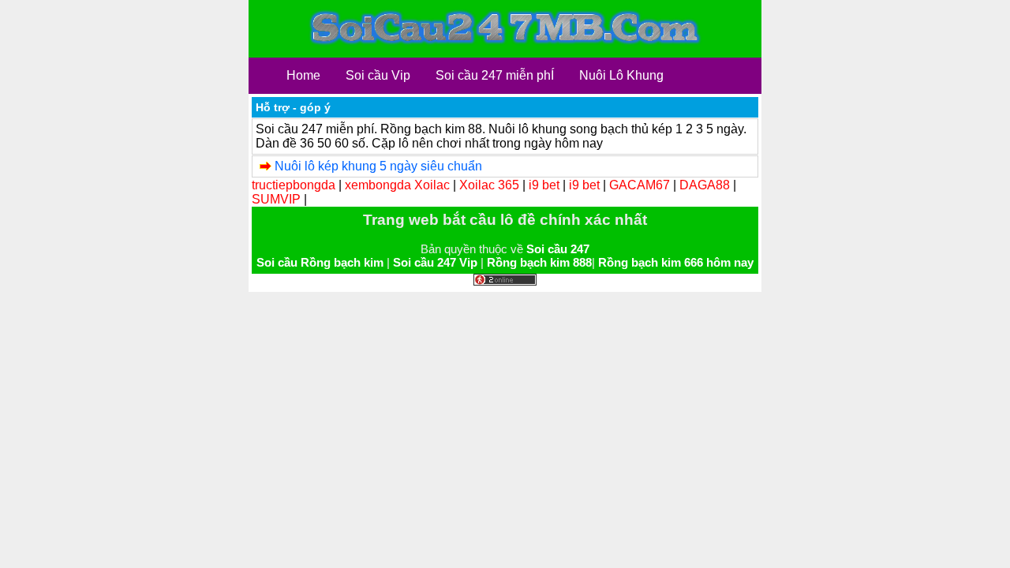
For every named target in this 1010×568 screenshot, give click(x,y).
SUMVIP (276, 199)
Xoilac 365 (489, 185)
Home (303, 75)
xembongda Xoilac (397, 185)
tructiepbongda (293, 185)
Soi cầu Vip (378, 75)
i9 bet (544, 185)
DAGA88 (704, 185)
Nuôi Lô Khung (621, 75)
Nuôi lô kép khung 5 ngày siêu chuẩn (378, 166)
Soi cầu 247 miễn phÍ (495, 75)
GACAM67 (639, 185)
